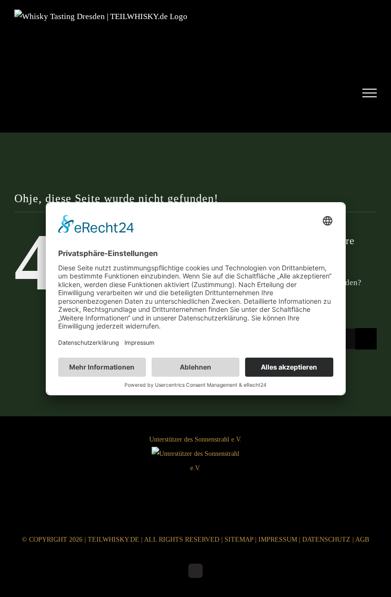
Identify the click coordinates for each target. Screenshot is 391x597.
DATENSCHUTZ (326, 539)
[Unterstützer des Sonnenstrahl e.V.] (195, 472)
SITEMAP (239, 539)
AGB (362, 539)
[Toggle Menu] (370, 93)
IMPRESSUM (277, 539)
